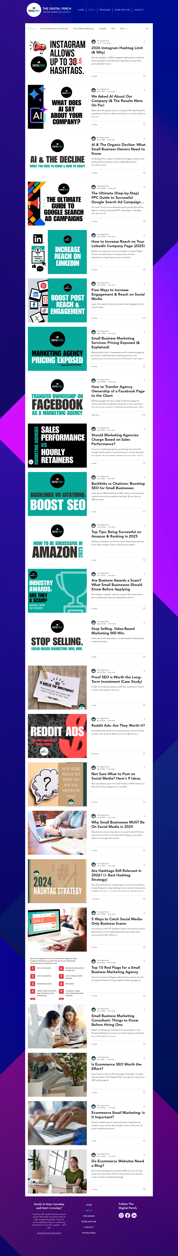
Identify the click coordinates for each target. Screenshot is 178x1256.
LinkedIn (102, 28)
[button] (147, 28)
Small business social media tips (54, 28)
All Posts (31, 28)
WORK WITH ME (88, 1221)
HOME (89, 1204)
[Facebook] (127, 1215)
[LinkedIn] (134, 1215)
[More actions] (145, 41)
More (122, 28)
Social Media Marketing (83, 28)
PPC (113, 28)
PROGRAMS (89, 1216)
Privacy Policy (89, 1232)
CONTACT (89, 1227)
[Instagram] (121, 1215)
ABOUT (88, 1210)
